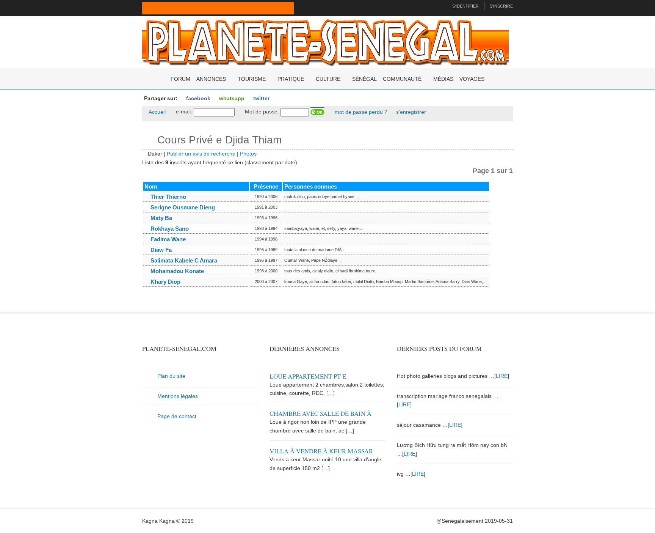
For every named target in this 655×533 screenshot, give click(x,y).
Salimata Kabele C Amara (183, 260)
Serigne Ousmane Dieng (182, 207)
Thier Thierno (167, 196)
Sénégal (364, 79)
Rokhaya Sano (169, 228)
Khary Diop (164, 281)
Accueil (156, 112)
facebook (197, 98)
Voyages (471, 79)
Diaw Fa (160, 250)
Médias (443, 79)
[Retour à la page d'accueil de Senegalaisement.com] (438, 6)
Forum (180, 79)
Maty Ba (160, 218)
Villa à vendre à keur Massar (321, 451)
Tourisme (252, 79)
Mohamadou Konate (176, 271)
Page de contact (176, 416)
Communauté (402, 79)
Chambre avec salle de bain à (320, 413)
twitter (261, 98)
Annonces (211, 79)
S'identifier (465, 6)
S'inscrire (501, 6)
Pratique (290, 79)
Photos (248, 154)
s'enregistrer (410, 112)
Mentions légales (177, 396)
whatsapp (231, 98)
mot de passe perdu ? (360, 112)
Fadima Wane (167, 239)
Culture (328, 79)
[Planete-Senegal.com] (325, 42)
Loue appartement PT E (308, 376)
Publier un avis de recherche (201, 154)
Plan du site (171, 376)
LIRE (502, 376)
